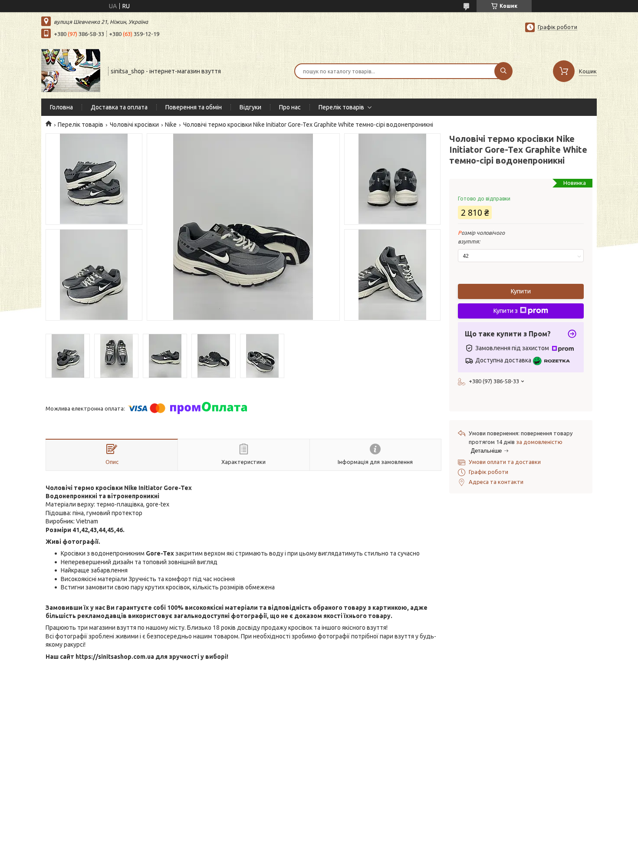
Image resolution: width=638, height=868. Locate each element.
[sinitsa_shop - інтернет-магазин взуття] (70, 70)
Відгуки (250, 107)
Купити (521, 291)
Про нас (290, 107)
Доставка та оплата (119, 107)
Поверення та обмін (193, 107)
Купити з (505, 310)
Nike (171, 124)
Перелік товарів (341, 107)
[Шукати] (503, 71)
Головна (61, 107)
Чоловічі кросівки (134, 124)
